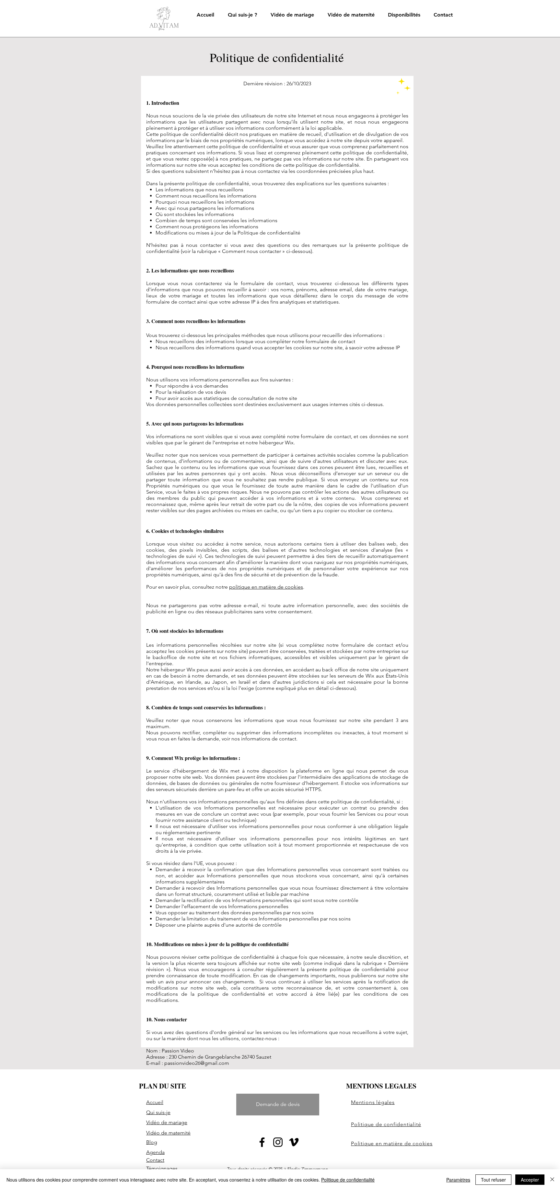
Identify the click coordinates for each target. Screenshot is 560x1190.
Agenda (155, 1152)
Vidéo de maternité (168, 1133)
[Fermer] (552, 1179)
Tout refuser (493, 1179)
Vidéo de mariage (166, 1122)
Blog (151, 1142)
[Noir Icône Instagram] (278, 1142)
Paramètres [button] (458, 1179)
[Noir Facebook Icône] (262, 1142)
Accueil (154, 1102)
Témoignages (162, 1168)
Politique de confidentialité (348, 1179)
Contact (155, 1160)
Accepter (530, 1179)
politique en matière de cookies (266, 587)
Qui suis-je (158, 1112)
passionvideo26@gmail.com (196, 1063)
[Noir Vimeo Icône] (293, 1142)
